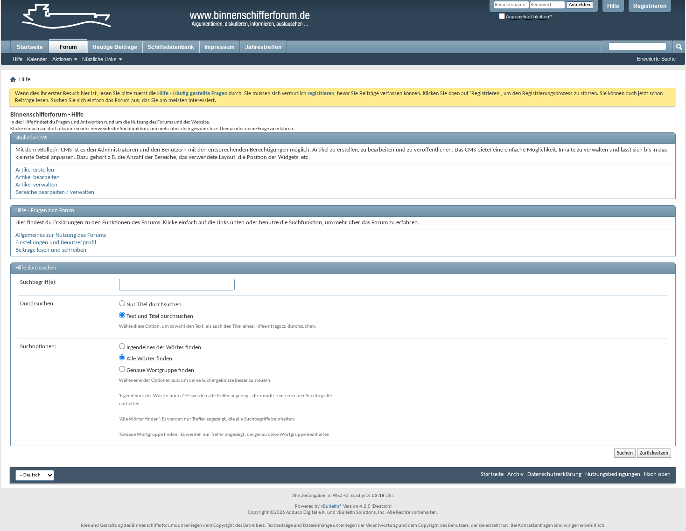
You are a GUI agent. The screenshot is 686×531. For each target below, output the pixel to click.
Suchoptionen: (38, 347)
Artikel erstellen (34, 170)
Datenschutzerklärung (554, 474)
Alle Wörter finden (148, 359)
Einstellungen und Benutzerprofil (55, 243)
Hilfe (613, 6)
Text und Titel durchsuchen (159, 316)
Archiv (515, 474)
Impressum (219, 47)
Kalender (37, 59)
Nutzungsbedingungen (612, 474)
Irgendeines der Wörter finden (163, 348)
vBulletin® (331, 506)
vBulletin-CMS (31, 138)
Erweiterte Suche (656, 59)
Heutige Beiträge (114, 47)
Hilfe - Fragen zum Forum (44, 211)
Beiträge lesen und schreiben (50, 250)
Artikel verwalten (36, 185)
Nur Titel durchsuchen (153, 305)
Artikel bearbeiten (37, 177)
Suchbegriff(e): (38, 282)
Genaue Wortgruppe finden (159, 370)
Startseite (30, 47)
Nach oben (657, 474)
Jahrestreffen (263, 47)
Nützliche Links (99, 59)
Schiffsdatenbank (170, 47)
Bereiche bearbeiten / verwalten (54, 192)
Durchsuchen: (37, 304)
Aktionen (62, 59)
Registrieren (649, 6)
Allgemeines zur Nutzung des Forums (60, 235)
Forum (68, 47)
